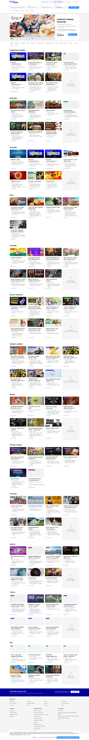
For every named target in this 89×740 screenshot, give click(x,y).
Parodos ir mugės (65, 703)
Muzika (45, 703)
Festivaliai (29, 701)
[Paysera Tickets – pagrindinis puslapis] (14, 2)
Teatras (46, 705)
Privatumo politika (13, 712)
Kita (62, 705)
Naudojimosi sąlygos (14, 714)
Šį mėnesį (32, 10)
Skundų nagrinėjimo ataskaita (39, 726)
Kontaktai (11, 716)
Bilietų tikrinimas (37, 728)
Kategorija (57, 5)
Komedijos (64, 701)
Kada (29, 5)
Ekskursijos (12, 701)
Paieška (74, 7)
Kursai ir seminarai (13, 703)
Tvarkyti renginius (57, 2)
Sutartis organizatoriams (38, 712)
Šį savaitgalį (16, 10)
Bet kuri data (32, 7)
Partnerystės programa (38, 720)
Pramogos (12, 705)
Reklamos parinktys (38, 724)
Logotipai (36, 722)
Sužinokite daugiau (26, 734)
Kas (10, 5)
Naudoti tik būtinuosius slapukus (47, 737)
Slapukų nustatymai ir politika (64, 717)
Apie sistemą (60, 710)
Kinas (45, 701)
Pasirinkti (35, 737)
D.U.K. (59, 719)
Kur (42, 5)
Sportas (28, 705)
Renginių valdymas (37, 710)
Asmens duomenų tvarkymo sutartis (41, 714)
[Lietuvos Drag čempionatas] (33, 25)
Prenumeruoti (75, 691)
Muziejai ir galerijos (31, 703)
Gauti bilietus (73, 34)
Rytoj (27, 10)
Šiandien (22, 10)
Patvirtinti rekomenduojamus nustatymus (68, 737)
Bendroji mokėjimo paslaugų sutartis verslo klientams (68, 716)
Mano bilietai (45, 2)
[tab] (27, 39)
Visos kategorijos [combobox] (58, 7)
